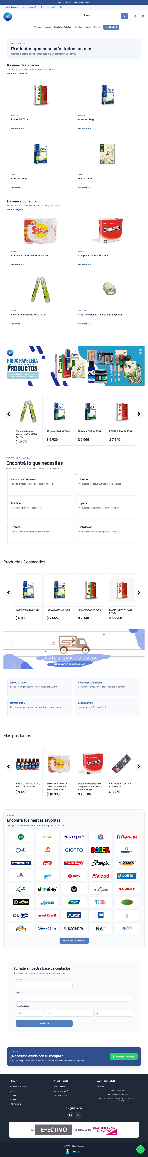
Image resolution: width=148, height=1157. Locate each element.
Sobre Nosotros (12, 7)
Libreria (88, 27)
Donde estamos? (48, 7)
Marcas (48, 27)
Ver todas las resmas (17, 73)
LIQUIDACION (111, 27)
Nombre (19, 980)
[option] (27, 420)
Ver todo (37, 27)
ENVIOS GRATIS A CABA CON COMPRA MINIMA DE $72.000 (74, 2)
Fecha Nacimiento (23, 1006)
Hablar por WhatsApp (125, 1056)
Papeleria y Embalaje (62, 27)
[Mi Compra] (142, 16)
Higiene (97, 27)
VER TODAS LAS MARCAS (74, 941)
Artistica (78, 27)
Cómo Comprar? (29, 7)
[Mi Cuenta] (135, 16)
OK (44, 1023)
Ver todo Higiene (15, 209)
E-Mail (18, 993)
